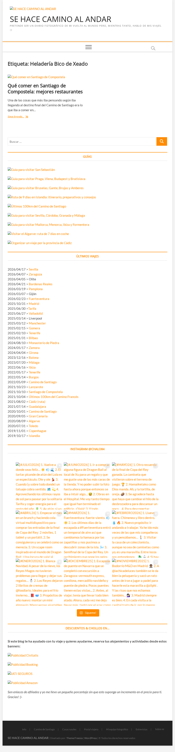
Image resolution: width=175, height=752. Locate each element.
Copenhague (37, 431)
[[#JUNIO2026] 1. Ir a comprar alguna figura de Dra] (87, 486)
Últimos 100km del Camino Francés (54, 397)
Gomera (34, 328)
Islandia (34, 436)
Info (24, 729)
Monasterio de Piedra (44, 343)
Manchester (37, 323)
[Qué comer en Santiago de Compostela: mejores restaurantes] (46, 77)
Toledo (33, 426)
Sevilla (33, 269)
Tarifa (32, 308)
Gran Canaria (38, 416)
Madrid (34, 303)
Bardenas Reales (40, 284)
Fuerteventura (39, 299)
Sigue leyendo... (22, 117)
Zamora (34, 348)
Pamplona (36, 289)
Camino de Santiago (43, 382)
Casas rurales (69, 729)
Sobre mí (159, 729)
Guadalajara (37, 406)
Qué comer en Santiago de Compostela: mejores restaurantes (45, 88)
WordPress (90, 738)
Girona (33, 352)
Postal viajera (91, 729)
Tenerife (34, 333)
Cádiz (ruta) (37, 401)
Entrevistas (141, 729)
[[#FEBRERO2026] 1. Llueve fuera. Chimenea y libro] (135, 534)
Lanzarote (36, 387)
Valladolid (36, 313)
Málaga (34, 362)
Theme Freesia (74, 738)
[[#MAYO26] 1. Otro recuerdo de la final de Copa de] (135, 486)
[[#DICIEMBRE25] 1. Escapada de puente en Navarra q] (87, 582)
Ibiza (32, 367)
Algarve (34, 421)
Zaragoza (36, 274)
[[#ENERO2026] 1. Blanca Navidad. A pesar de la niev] (39, 582)
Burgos (34, 377)
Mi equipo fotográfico (117, 729)
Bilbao (33, 338)
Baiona (34, 357)
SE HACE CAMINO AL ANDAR (60, 19)
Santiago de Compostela (46, 392)
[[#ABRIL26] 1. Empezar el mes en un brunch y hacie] (39, 534)
